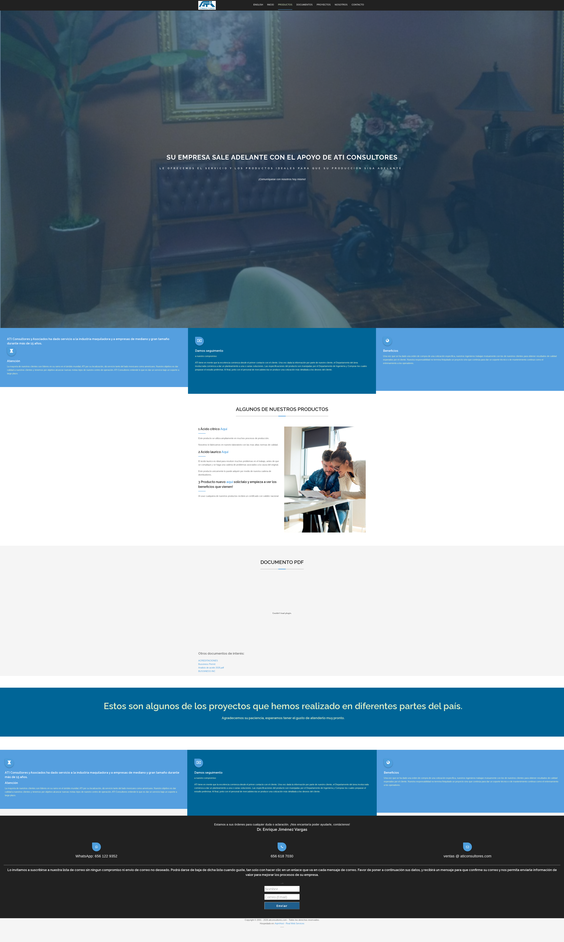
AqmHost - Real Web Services (289, 923)
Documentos (304, 4)
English (258, 4)
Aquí (223, 429)
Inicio (270, 4)
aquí (229, 482)
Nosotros (341, 4)
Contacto (358, 4)
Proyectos (324, 4)
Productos (285, 4)
